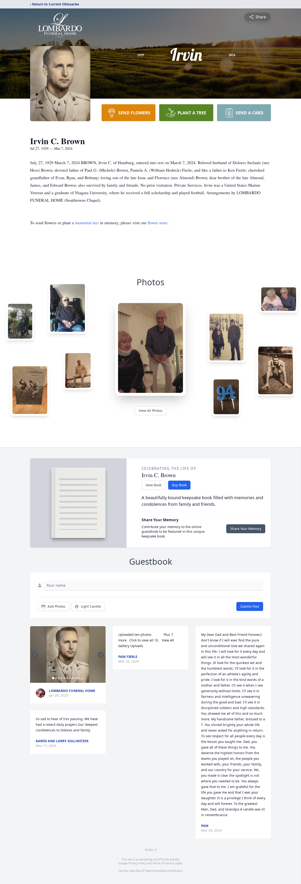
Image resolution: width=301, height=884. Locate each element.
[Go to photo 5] (64, 678)
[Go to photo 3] (59, 678)
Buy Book (179, 485)
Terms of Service (163, 863)
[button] (68, 654)
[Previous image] (35, 654)
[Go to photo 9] (76, 678)
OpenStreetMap (155, 871)
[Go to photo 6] (67, 678)
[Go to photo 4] (62, 678)
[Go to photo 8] (73, 678)
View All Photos (150, 410)
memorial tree (87, 222)
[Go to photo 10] (78, 678)
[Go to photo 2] (56, 678)
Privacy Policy (137, 863)
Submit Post (249, 606)
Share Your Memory (245, 528)
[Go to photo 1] (53, 678)
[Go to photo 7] (70, 678)
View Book (153, 485)
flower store (157, 222)
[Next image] (101, 654)
